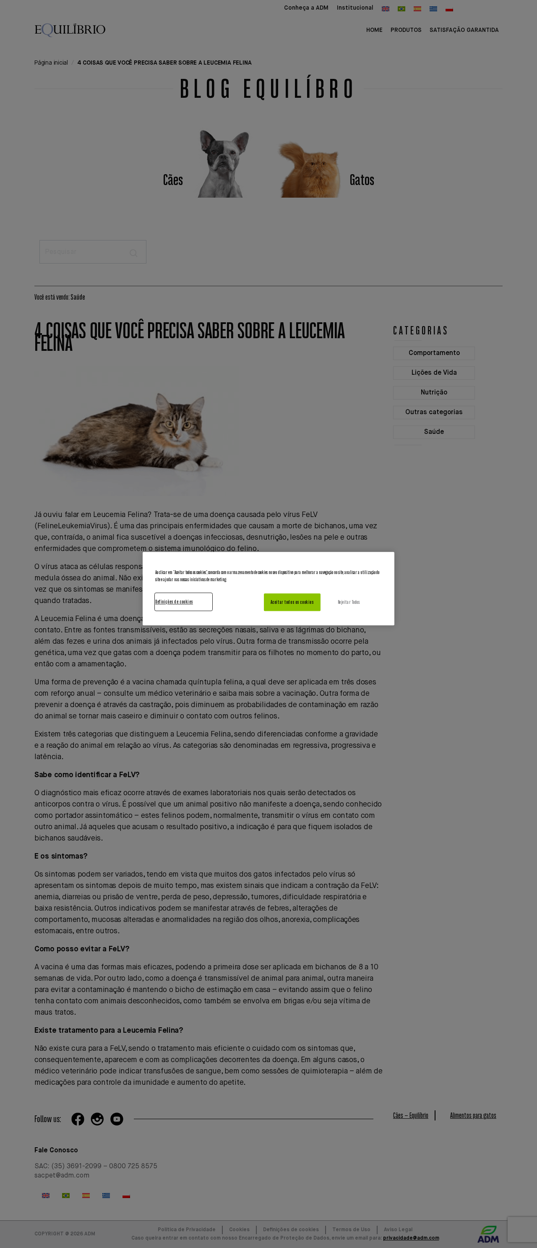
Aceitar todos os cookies (292, 602)
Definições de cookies (174, 602)
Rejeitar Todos (349, 602)
